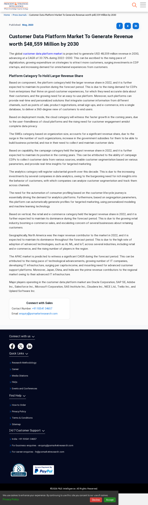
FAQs (14, 382)
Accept (110, 499)
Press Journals (20, 15)
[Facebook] (12, 346)
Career (15, 369)
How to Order (18, 405)
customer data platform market (42, 53)
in (136, 26)
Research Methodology (23, 362)
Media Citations (19, 375)
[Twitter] (21, 346)
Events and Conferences (24, 388)
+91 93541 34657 (42, 308)
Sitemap (16, 424)
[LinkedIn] (29, 346)
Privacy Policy (18, 411)
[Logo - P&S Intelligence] (21, 6)
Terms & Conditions (22, 417)
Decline (96, 499)
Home (7, 15)
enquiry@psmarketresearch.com (38, 313)
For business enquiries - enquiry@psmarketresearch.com (42, 445)
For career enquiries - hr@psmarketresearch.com (37, 451)
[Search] (134, 5)
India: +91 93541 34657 (24, 439)
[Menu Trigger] (143, 5)
